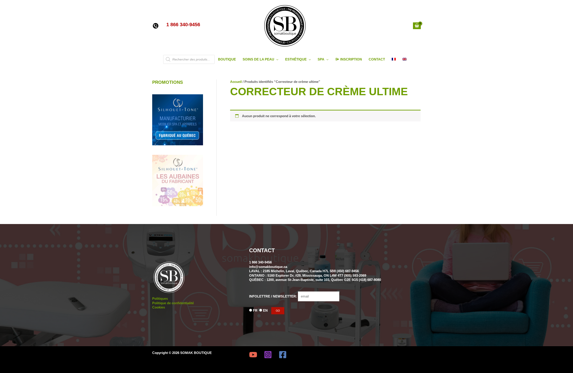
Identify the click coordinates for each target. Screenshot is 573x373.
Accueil (236, 82)
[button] (276, 59)
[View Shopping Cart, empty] (417, 25)
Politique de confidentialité (173, 303)
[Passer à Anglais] (404, 59)
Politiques (160, 298)
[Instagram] (268, 355)
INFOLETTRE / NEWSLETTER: (273, 296)
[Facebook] (283, 355)
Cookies (158, 307)
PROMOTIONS (167, 82)
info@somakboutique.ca (268, 267)
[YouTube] (253, 355)
